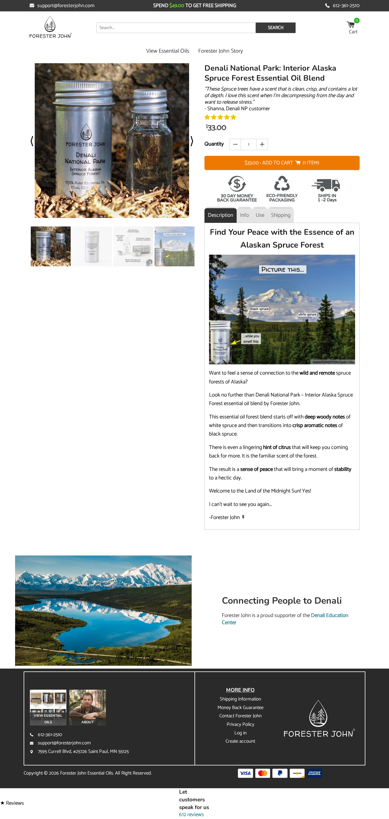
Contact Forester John (240, 716)
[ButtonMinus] (235, 144)
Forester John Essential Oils (86, 773)
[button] (220, 117)
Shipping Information (240, 699)
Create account (240, 741)
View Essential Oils (167, 51)
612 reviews (191, 814)
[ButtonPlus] (262, 144)
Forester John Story (220, 51)
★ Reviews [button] (12, 803)
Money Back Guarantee (240, 708)
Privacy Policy (240, 724)
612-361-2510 (346, 5)
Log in (240, 733)
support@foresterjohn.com (66, 5)
